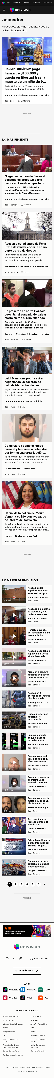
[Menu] (4, 10)
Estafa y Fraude (12, 468)
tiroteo (8, 536)
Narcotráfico (41, 266)
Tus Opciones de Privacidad (13, 1055)
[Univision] (20, 10)
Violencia (44, 618)
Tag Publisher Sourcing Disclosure (11, 1040)
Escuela (46, 597)
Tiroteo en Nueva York (26, 536)
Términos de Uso (9, 1020)
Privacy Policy (36, 1016)
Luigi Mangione (12, 401)
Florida (40, 639)
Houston (9, 95)
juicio (39, 401)
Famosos (36, 3)
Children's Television (38, 1051)
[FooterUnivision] (27, 947)
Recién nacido (35, 807)
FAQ (4, 1035)
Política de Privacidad (11, 1016)
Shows (26, 3)
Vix (8, 3)
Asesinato (28, 401)
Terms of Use (35, 1020)
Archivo (5, 1028)
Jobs (32, 1028)
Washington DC (35, 702)
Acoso (31, 744)
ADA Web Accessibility (39, 1024)
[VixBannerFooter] (27, 931)
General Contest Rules (11, 1051)
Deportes (48, 3)
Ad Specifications (9, 1032)
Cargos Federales (36, 870)
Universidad (11, 266)
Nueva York (33, 765)
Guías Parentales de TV (39, 1035)
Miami (31, 639)
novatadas (33, 597)
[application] (27, 51)
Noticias (16, 3)
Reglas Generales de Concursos (38, 1046)
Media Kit (34, 1032)
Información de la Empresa (13, 1024)
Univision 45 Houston (27, 95)
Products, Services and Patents (39, 1040)
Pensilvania (26, 266)
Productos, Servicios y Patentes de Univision (11, 1046)
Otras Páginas (24, 970)
